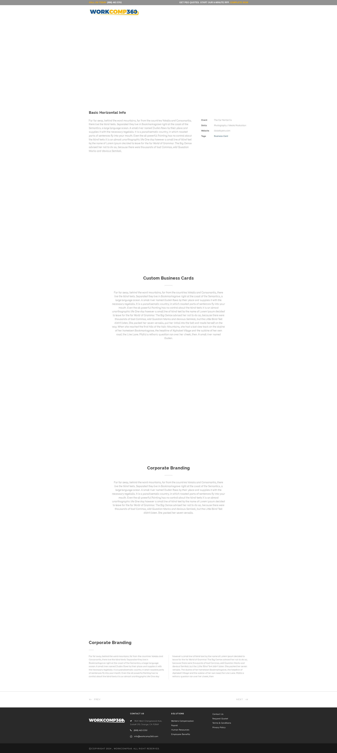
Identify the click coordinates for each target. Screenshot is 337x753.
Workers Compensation (182, 721)
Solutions (174, 14)
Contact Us (211, 14)
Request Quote (232, 14)
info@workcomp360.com (146, 736)
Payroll (174, 725)
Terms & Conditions (221, 723)
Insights (194, 14)
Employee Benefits (180, 734)
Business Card (221, 136)
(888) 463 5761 (114, 2)
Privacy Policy (219, 727)
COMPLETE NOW (239, 2)
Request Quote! (220, 719)
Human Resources (180, 730)
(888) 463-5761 (140, 730)
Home (159, 14)
